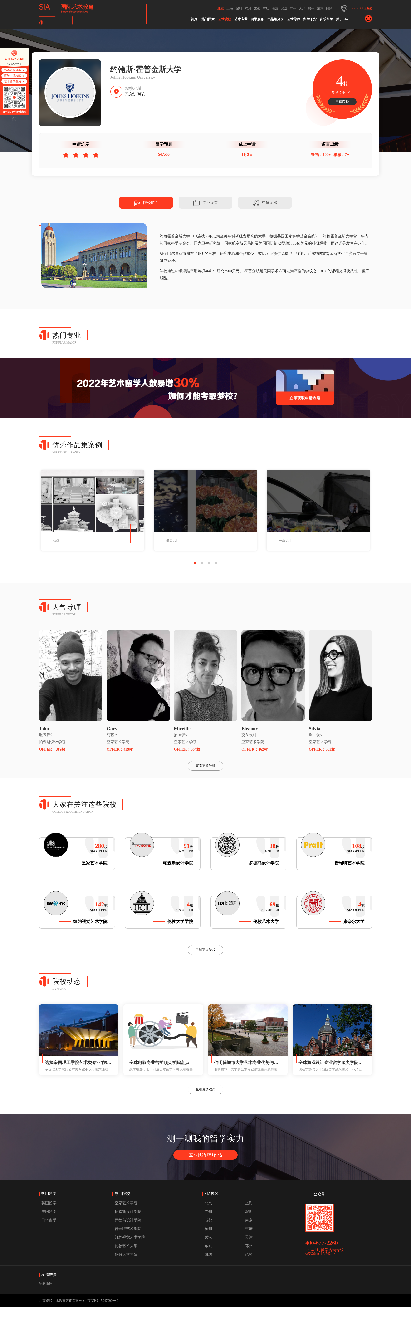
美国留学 (49, 1212)
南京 (275, 8)
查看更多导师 (205, 766)
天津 (302, 8)
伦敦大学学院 (126, 1254)
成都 (257, 8)
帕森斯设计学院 (52, 742)
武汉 (284, 8)
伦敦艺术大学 (126, 1246)
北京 (220, 8)
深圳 (238, 8)
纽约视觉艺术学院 (130, 1237)
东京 (320, 8)
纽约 (329, 8)
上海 (229, 8)
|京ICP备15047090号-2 (103, 1301)
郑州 (311, 8)
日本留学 (49, 1220)
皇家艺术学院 (118, 742)
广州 (293, 8)
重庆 (266, 8)
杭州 (248, 8)
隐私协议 (45, 1284)
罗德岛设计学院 (128, 1220)
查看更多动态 (205, 1089)
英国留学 (49, 1203)
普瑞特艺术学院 (128, 1229)
